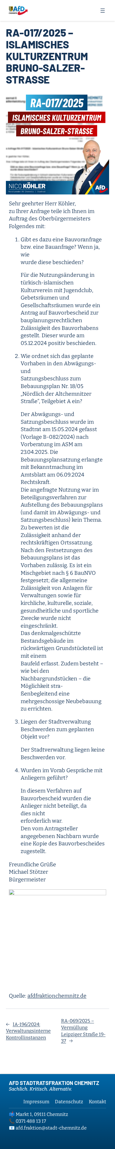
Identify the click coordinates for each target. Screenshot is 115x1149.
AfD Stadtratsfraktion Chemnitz (54, 1083)
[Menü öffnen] (102, 10)
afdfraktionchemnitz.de (56, 996)
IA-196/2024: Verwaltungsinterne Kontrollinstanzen (28, 1031)
